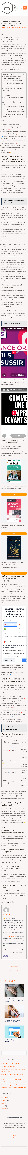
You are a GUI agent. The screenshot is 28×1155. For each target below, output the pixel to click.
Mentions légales (14, 1140)
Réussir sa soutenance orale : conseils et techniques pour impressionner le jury (12, 93)
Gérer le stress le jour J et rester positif (12, 103)
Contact (14, 1137)
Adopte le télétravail (16, 7)
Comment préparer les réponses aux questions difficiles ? (15, 112)
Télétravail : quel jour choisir (12, 1040)
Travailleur (5, 27)
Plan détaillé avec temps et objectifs (11, 101)
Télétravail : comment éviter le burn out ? (12, 1021)
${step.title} (8, 95)
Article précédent (14, 966)
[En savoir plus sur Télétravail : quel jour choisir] (14, 1032)
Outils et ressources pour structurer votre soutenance (12, 89)
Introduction (10, 624)
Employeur (4, 1097)
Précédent (9, 660)
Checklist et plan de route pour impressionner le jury (13, 98)
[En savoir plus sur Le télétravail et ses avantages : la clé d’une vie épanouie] (14, 990)
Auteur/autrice (6, 116)
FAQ (4, 104)
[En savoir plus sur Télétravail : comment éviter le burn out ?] (14, 1011)
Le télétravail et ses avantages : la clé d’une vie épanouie (14, 1000)
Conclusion (10, 629)
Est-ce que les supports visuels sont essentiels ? (15, 114)
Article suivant (14, 971)
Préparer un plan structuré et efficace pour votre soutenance (14, 80)
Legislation (4, 1100)
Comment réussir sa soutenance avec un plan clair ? (15, 107)
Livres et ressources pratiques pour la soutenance (13, 85)
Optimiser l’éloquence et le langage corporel (15, 83)
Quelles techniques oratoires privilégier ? (14, 109)
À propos (14, 1135)
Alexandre (6, 914)
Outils (3, 1106)
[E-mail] (4, 956)
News (2, 1103)
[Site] (7, 956)
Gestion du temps (10, 633)
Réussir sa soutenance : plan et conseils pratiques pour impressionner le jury (12, 77)
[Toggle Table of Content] (23, 74)
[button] (21, 8)
